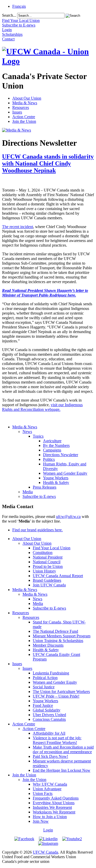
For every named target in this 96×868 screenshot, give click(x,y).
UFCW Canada (45, 852)
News (27, 431)
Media (28, 492)
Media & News (24, 103)
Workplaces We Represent (54, 812)
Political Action (45, 677)
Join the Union (24, 121)
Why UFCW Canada (50, 784)
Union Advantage (47, 789)
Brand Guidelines (47, 580)
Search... (9, 15)
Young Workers (55, 478)
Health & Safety (56, 482)
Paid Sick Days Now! (50, 756)
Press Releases (44, 487)
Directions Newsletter (60, 455)
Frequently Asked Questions (56, 798)
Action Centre (23, 117)
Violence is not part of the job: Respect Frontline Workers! (57, 740)
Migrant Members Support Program (61, 636)
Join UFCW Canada (49, 585)
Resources (20, 107)
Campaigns (52, 450)
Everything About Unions (53, 803)
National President (47, 557)
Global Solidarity (46, 710)
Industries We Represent (52, 807)
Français (19, 6)
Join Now (41, 821)
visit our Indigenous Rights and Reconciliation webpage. (42, 407)
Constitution (42, 552)
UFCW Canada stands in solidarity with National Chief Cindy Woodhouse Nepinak (48, 163)
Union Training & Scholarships (58, 640)
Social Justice (44, 687)
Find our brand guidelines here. (37, 530)
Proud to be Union (48, 566)
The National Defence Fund (55, 631)
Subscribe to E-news (39, 496)
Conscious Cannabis (49, 719)
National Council (46, 562)
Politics (49, 459)
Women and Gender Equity (65, 473)
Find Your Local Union (51, 548)
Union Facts (42, 793)
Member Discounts (48, 645)
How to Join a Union (50, 816)
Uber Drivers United (49, 715)
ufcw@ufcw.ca (68, 516)
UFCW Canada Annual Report (58, 576)
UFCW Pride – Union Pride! (56, 696)
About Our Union (26, 98)
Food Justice (43, 705)
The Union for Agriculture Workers (61, 691)
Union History (44, 571)
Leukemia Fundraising (51, 673)
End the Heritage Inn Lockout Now (61, 770)
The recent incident (17, 226)
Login (48, 830)
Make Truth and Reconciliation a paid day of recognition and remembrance (63, 749)
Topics (38, 436)
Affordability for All (49, 733)
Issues (17, 112)
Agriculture (52, 441)
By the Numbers (56, 445)
